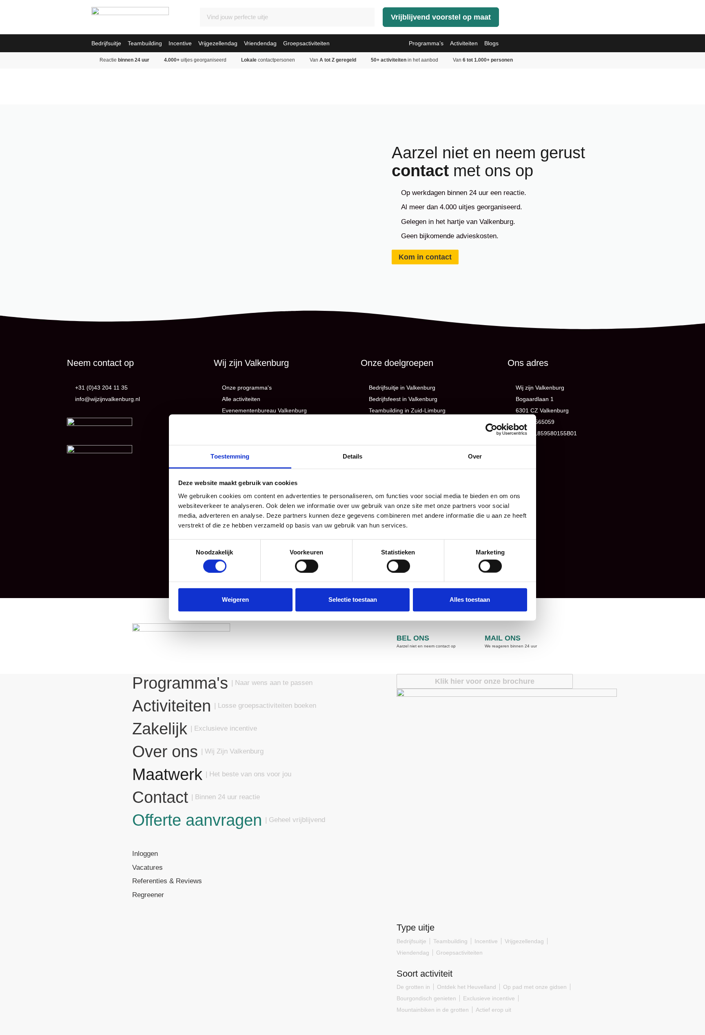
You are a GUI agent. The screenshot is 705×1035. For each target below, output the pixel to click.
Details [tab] (353, 455)
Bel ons (413, 638)
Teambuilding (145, 43)
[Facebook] (138, 927)
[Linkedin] (195, 927)
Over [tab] (475, 455)
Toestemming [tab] (230, 455)
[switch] (306, 565)
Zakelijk (159, 729)
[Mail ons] (490, 623)
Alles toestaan (470, 599)
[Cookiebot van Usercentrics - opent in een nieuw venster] (491, 429)
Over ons (165, 751)
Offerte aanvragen (197, 820)
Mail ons (503, 638)
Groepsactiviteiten (306, 43)
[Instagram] (157, 927)
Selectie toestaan (352, 599)
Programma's (180, 683)
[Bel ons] (402, 623)
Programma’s (426, 43)
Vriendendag (260, 43)
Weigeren (235, 599)
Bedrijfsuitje (106, 43)
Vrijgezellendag (217, 43)
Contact (160, 797)
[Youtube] (176, 927)
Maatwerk (167, 774)
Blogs (491, 43)
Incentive (180, 43)
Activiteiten (464, 43)
